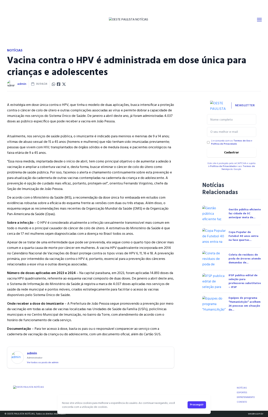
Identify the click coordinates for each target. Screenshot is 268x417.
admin (21, 84)
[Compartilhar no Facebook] (58, 84)
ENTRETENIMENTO (246, 397)
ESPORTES (242, 393)
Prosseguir (197, 404)
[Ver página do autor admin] (11, 84)
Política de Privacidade (224, 144)
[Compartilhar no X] (64, 84)
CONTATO (242, 402)
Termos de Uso (242, 141)
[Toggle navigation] (259, 19)
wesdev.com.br (255, 414)
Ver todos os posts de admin (42, 362)
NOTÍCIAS (242, 388)
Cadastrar (231, 152)
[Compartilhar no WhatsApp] (53, 84)
